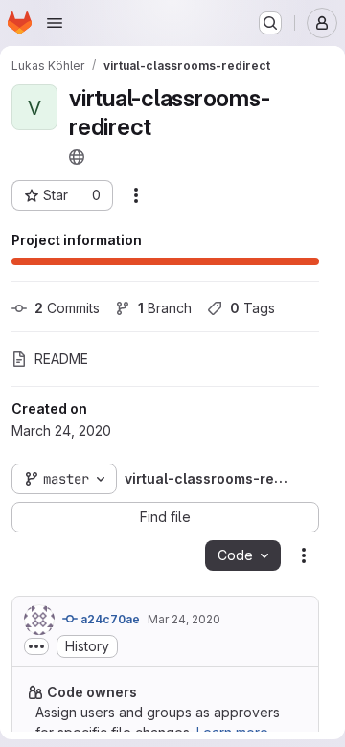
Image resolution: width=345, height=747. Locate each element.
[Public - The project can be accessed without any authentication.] (76, 157)
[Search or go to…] (270, 22)
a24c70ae (109, 619)
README (61, 359)
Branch (165, 308)
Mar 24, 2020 (184, 619)
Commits (67, 308)
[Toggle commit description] (36, 646)
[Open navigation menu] (54, 23)
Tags (252, 308)
